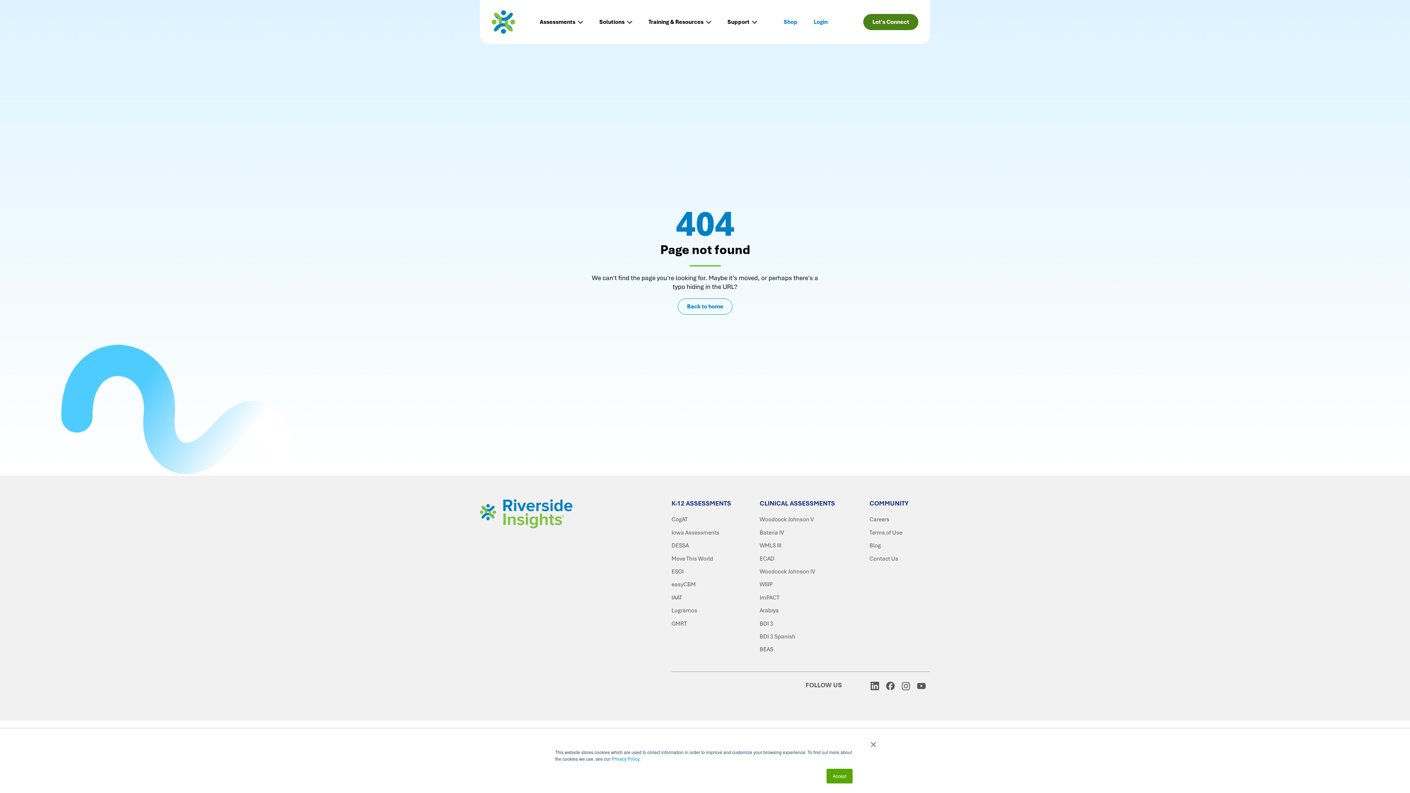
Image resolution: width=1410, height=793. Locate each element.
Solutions (612, 22)
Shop (791, 22)
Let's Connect (890, 22)
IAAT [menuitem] (677, 597)
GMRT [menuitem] (679, 623)
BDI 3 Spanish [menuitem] (777, 636)
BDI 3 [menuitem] (766, 623)
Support (738, 22)
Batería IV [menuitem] (772, 532)
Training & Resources (676, 22)
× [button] (873, 742)
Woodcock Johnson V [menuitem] (787, 519)
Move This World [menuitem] (692, 558)
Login (821, 22)
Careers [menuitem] (879, 519)
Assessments (557, 22)
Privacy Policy (625, 759)
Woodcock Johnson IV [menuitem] (787, 571)
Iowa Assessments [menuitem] (695, 532)
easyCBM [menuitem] (684, 584)
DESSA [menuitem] (680, 545)
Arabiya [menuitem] (769, 610)
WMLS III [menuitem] (770, 545)
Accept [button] (839, 776)
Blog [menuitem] (875, 545)
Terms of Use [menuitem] (886, 532)
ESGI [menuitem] (678, 571)
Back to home (705, 306)
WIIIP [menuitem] (766, 584)
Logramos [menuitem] (684, 610)
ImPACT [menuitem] (770, 597)
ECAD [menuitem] (767, 558)
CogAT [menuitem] (680, 519)
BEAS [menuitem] (766, 649)
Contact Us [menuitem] (884, 558)
